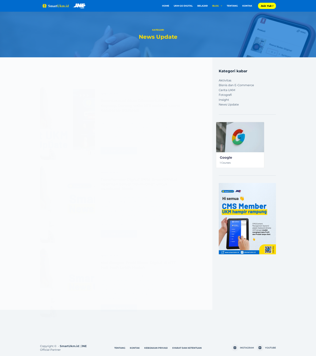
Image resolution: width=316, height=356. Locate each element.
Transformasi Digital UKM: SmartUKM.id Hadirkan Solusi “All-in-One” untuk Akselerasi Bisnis (139, 184)
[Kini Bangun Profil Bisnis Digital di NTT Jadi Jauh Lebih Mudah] (67, 282)
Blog (215, 5)
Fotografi (225, 95)
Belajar (202, 5)
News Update (109, 93)
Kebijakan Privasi (156, 348)
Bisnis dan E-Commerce (236, 85)
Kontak (247, 5)
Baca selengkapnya (120, 149)
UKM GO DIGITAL (183, 5)
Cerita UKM (227, 90)
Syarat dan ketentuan (187, 348)
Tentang (232, 5)
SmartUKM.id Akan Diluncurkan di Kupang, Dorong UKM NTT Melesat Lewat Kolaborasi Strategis (140, 105)
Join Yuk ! (267, 5)
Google (226, 158)
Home (165, 5)
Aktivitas (225, 80)
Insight (224, 100)
